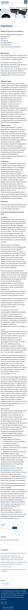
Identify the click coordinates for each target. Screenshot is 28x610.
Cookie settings (5, 583)
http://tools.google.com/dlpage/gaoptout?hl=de (13, 504)
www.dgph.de (4, 40)
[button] (25, 2)
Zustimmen (6, 607)
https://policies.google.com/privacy (10, 514)
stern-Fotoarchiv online (6, 566)
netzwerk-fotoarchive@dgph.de (12, 46)
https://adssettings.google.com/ (12, 518)
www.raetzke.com (20, 75)
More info (3, 603)
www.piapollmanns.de (9, 69)
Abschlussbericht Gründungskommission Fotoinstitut (13, 553)
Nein (11, 607)
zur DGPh (25, 7)
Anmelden (12, 7)
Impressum (19, 7)
